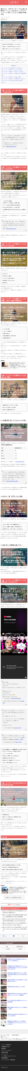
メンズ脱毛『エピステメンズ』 (8, 1056)
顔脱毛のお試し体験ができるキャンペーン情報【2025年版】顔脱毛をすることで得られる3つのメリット (17, 974)
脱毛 (7, 946)
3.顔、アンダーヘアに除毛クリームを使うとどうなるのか (12, 71)
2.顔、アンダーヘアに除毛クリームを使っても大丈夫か (12, 69)
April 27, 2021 (18, 742)
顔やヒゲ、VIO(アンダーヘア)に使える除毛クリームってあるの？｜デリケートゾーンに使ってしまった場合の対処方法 (15, 929)
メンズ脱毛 (7, 949)
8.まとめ (3, 82)
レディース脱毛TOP (6, 1044)
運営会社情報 (4, 1052)
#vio (22, 739)
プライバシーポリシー (6, 1050)
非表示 (15, 65)
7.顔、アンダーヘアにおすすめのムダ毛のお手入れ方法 (12, 80)
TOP (5, 1035)
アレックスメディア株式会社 (8, 1059)
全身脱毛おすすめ (5, 1046)
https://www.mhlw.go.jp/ (11, 146)
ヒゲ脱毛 (20, 949)
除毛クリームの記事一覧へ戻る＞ (14, 897)
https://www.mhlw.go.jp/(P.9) (12, 481)
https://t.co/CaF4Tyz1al (16, 698)
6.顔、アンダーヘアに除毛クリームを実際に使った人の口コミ (13, 78)
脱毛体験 (3, 1048)
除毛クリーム (4, 19)
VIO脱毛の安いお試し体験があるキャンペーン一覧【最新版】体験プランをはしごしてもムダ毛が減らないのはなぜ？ (17, 967)
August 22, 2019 (17, 727)
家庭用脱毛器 (20, 946)
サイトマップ (4, 1054)
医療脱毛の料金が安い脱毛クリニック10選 (16, 986)
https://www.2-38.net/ (19, 461)
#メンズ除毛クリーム (16, 739)
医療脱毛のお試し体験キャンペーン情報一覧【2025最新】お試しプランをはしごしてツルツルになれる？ (17, 1022)
